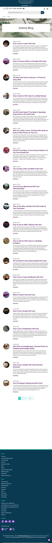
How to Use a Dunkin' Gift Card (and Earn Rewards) (28, 366)
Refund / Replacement (6, 512)
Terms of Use (42, 535)
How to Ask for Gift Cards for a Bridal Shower (29, 96)
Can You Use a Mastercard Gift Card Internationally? (26, 188)
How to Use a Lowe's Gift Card (24, 43)
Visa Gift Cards (4, 481)
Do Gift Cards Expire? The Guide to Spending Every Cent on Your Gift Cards (29, 113)
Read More (15, 53)
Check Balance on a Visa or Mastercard (10, 505)
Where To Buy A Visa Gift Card (24, 295)
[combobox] (24, 12)
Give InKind (3, 473)
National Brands (4, 485)
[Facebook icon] (2, 521)
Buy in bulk (3, 493)
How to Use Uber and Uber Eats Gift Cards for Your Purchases (29, 207)
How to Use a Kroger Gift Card (24, 311)
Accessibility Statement (41, 537)
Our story (3, 456)
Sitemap (3, 514)
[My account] (44, 8)
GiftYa (2, 491)
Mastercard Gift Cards (6, 483)
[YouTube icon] (13, 521)
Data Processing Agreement (28, 537)
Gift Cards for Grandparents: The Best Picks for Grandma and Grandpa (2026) (30, 347)
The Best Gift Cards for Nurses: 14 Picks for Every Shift (29, 79)
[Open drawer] (3, 8)
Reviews (3, 462)
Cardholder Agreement (16, 537)
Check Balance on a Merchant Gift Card (9, 507)
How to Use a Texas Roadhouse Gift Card (28, 277)
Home (4, 16)
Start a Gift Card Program (6, 469)
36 (29, 398)
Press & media (4, 460)
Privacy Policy (35, 535)
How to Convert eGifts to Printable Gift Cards (29, 61)
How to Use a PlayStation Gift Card (26, 329)
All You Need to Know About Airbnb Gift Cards (30, 261)
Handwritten (4, 497)
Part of (23, 535)
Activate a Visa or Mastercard (7, 503)
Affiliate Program (5, 471)
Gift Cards (3, 487)
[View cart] (47, 8)
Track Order (3, 509)
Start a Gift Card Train (6, 475)
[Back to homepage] (24, 9)
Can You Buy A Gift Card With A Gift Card (28, 169)
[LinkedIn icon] (6, 521)
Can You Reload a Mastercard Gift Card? (28, 383)
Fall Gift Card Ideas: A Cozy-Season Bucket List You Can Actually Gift (30, 151)
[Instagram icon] (9, 521)
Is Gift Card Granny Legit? (7, 458)
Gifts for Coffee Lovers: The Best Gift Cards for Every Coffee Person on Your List (30, 132)
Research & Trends (5, 464)
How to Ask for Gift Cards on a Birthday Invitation (27, 242)
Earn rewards (4, 495)
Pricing (2, 467)
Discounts (3, 489)
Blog (2, 466)
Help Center (4, 510)
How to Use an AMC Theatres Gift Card (27, 225)
